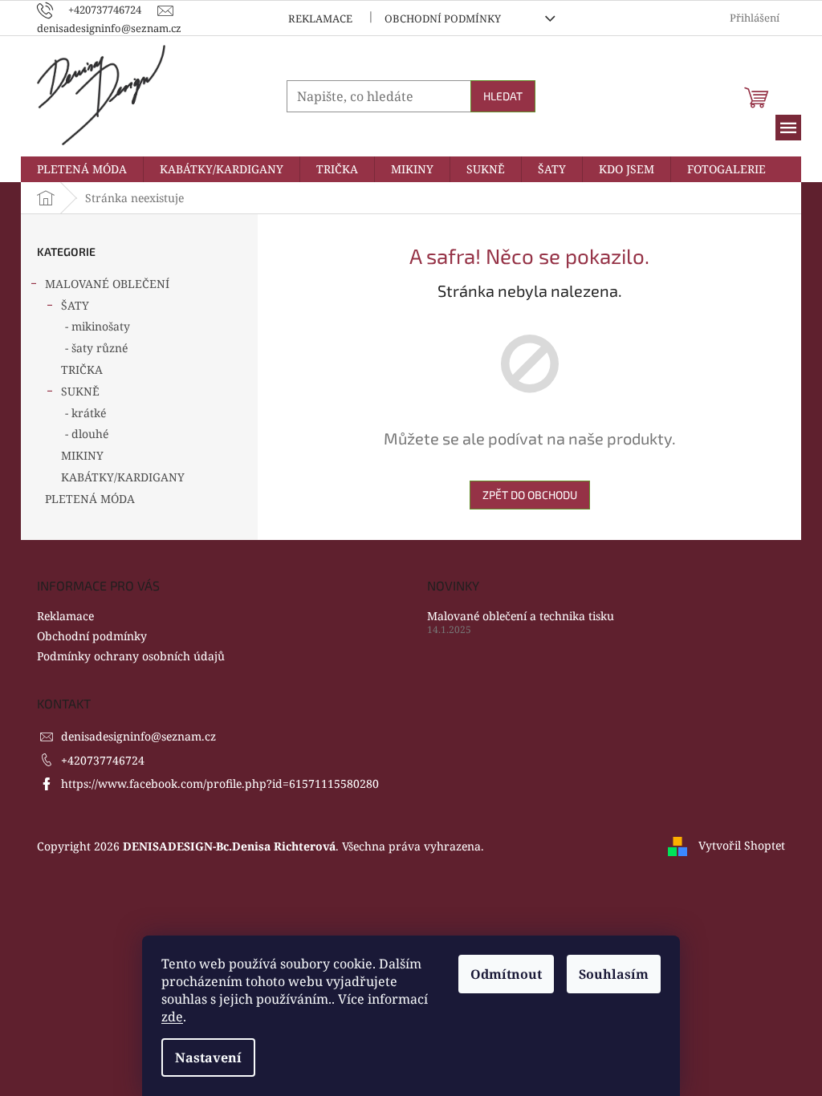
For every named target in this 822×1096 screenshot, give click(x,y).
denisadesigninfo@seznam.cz (138, 736)
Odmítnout (506, 974)
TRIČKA (82, 369)
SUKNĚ (80, 391)
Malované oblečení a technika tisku (520, 615)
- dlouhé (86, 433)
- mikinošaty (97, 326)
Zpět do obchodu (529, 494)
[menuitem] (82, 169)
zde (172, 1016)
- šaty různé (96, 347)
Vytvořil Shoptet (741, 845)
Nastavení (208, 1057)
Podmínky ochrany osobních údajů (131, 656)
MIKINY (82, 455)
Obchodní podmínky (443, 18)
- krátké (85, 412)
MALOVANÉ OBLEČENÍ (107, 283)
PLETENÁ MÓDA (90, 498)
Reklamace (320, 18)
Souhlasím (614, 974)
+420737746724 (102, 760)
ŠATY (75, 305)
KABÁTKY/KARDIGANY (123, 477)
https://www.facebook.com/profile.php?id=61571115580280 (220, 783)
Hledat (503, 96)
